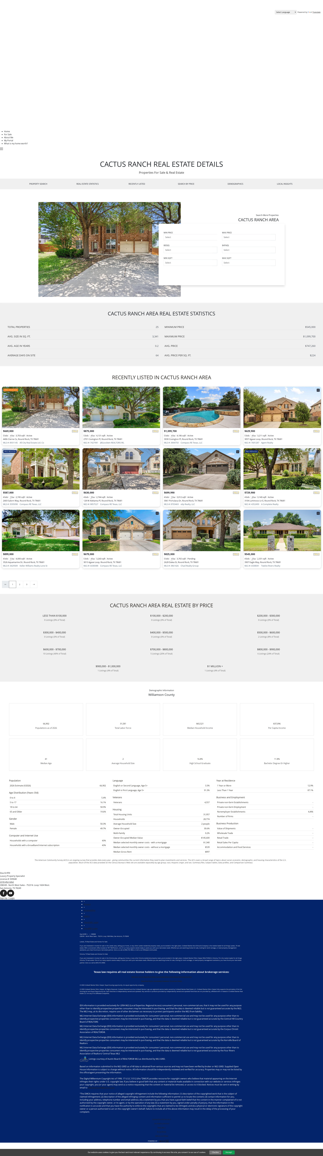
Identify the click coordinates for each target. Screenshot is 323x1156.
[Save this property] (76, 390)
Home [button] (7, 131)
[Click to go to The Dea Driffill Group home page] (63, 65)
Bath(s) (225, 245)
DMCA (87, 916)
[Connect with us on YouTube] (10, 893)
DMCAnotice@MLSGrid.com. (101, 1087)
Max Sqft (226, 258)
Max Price (227, 232)
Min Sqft (168, 258)
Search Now (265, 272)
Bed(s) (166, 245)
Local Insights (284, 183)
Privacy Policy (161, 1132)
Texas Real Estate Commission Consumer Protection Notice (161, 981)
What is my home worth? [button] (16, 143)
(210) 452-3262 (7, 882)
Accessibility (89, 910)
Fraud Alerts (161, 1127)
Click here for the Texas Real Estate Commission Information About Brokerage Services (161, 977)
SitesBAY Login (91, 928)
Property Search (38, 183)
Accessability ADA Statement (161, 1119)
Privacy (87, 904)
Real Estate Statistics (87, 183)
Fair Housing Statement (161, 1123)
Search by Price (186, 183)
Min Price (168, 232)
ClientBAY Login (91, 922)
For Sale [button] (8, 134)
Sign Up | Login (7, 898)
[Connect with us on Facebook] (3, 893)
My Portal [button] (8, 140)
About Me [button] (8, 137)
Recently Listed (137, 183)
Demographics (235, 183)
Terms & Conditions (161, 1136)
